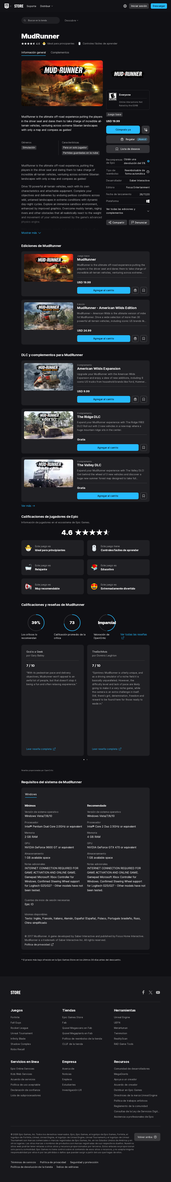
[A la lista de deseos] (143, 290)
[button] (62, 233)
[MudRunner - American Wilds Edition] (48, 316)
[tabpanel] (85, 845)
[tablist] (85, 794)
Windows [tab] (31, 794)
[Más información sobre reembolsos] (148, 172)
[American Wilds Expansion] (48, 377)
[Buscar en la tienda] (25, 20)
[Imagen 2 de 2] (87, 759)
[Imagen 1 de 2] (83, 759)
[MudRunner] (48, 268)
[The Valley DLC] (48, 473)
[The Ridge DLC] (48, 425)
